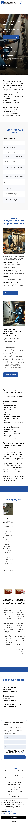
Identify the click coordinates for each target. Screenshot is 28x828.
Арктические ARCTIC (14, 780)
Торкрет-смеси (14, 775)
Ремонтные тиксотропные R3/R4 (14, 773)
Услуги (9, 11)
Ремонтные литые (14, 789)
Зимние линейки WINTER (14, 782)
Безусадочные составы (14, 794)
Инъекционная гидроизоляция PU (14, 777)
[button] (11, 37)
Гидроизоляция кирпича (17, 11)
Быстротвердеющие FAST (14, 784)
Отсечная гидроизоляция (14, 787)
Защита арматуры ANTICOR (14, 791)
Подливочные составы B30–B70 (14, 770)
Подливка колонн (14, 796)
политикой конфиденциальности (15, 753)
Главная (4, 11)
